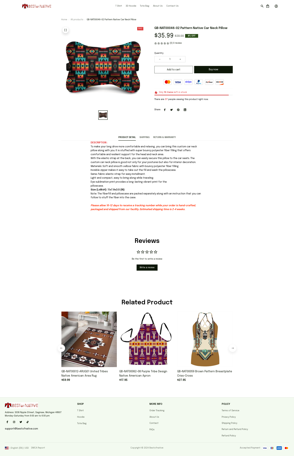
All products (77, 20)
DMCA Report (38, 448)
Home (64, 20)
